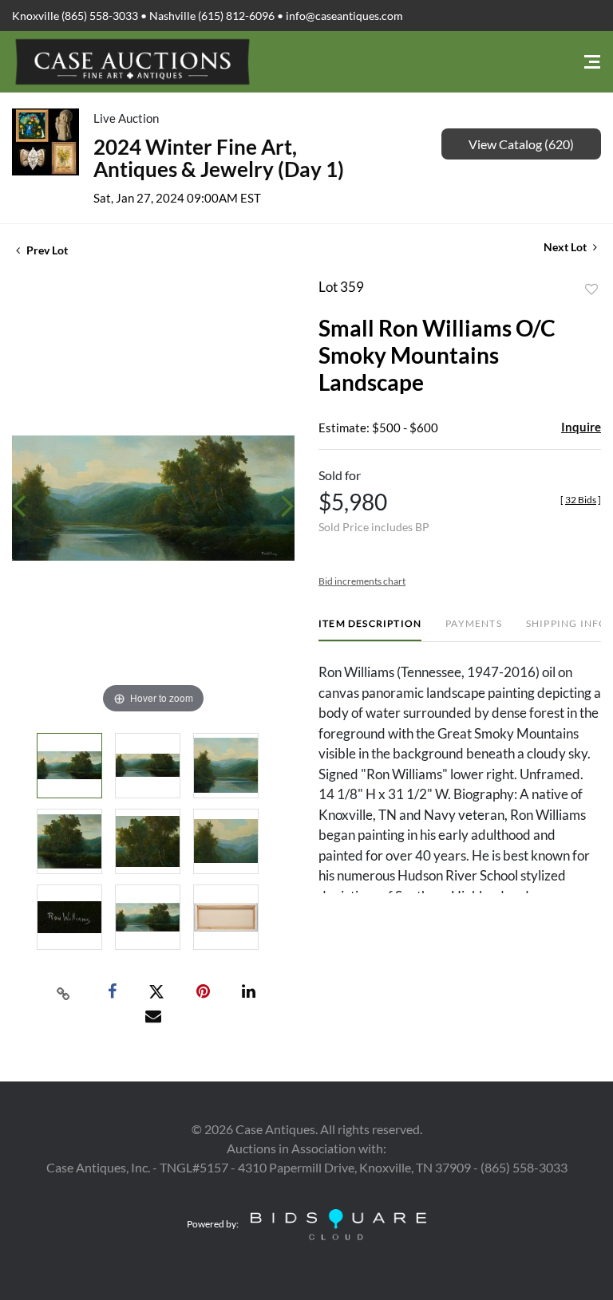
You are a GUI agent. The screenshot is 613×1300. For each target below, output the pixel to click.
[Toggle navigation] (592, 62)
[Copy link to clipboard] (63, 992)
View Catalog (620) (521, 144)
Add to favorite (591, 289)
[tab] (369, 629)
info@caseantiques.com (344, 15)
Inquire (581, 427)
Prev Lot (46, 250)
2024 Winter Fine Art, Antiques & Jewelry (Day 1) (218, 158)
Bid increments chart (361, 581)
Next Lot (566, 247)
